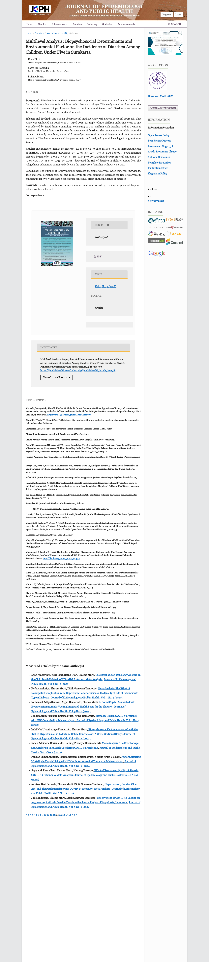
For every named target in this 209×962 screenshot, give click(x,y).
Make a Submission (163, 108)
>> (75, 814)
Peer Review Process (159, 140)
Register (166, 14)
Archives (77, 24)
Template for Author (159, 162)
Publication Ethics (158, 167)
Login (178, 14)
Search (176, 24)
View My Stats (156, 200)
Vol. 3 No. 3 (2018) (57, 33)
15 (60, 814)
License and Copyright (160, 146)
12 (51, 814)
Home (29, 24)
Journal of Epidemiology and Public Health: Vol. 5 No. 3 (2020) (87, 697)
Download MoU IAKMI (161, 96)
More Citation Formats (55, 377)
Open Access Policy (158, 135)
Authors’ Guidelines (159, 157)
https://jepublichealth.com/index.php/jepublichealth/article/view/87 (78, 370)
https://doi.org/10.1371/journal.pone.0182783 (69, 414)
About (41, 24)
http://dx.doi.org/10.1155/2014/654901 (61, 558)
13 (54, 814)
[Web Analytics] (150, 196)
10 (45, 814)
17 (67, 814)
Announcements (126, 24)
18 (70, 814)
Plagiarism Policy (157, 173)
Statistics (107, 24)
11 (48, 814)
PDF (99, 256)
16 (63, 814)
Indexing (92, 24)
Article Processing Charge (162, 151)
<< (27, 814)
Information (59, 24)
